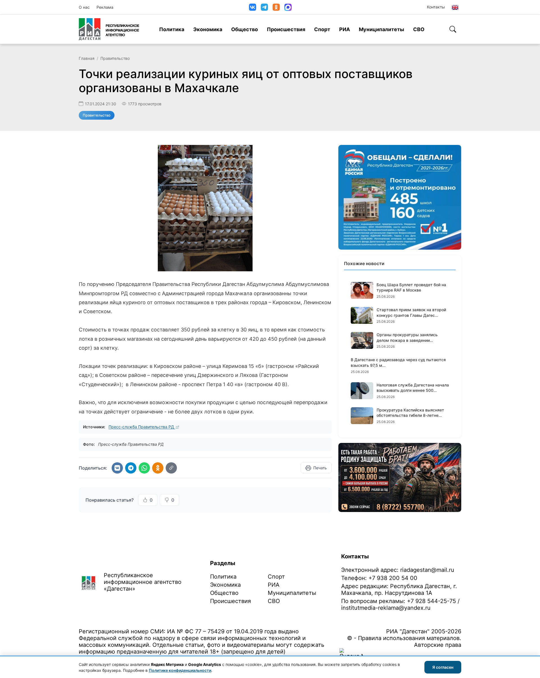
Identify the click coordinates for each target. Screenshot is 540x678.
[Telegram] (264, 7)
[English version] (455, 7)
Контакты (436, 6)
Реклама (104, 7)
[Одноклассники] (276, 7)
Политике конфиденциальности (180, 670)
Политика (171, 29)
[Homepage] (109, 29)
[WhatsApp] (144, 468)
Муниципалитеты (381, 29)
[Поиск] (452, 29)
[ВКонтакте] (252, 7)
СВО (418, 29)
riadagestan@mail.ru (427, 569)
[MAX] (288, 7)
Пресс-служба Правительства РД (142, 426)
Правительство (115, 58)
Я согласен (442, 667)
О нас (84, 7)
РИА (344, 29)
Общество (244, 29)
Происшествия (286, 29)
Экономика (207, 29)
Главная (86, 58)
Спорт (322, 29)
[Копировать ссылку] (171, 468)
